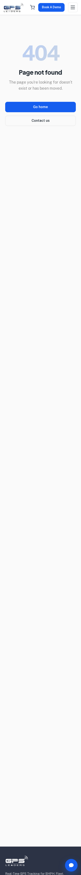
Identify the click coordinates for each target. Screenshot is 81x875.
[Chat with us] (71, 865)
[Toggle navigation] (73, 7)
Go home (40, 107)
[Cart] (32, 7)
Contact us (41, 121)
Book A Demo (51, 7)
